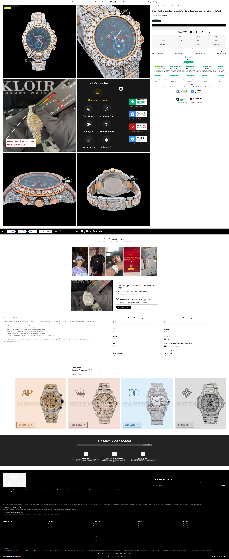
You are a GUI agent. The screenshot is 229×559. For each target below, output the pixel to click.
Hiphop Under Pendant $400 (52, 509)
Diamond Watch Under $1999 (94, 504)
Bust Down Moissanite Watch (44, 504)
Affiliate (94, 544)
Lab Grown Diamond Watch (171, 504)
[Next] (156, 371)
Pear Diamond (35, 514)
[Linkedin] (219, 556)
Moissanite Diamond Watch (180, 504)
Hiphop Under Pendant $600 (61, 509)
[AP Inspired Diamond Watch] (40, 403)
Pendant (10, 509)
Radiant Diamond (50, 514)
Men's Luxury (195, 504)
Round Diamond (5, 514)
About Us (95, 523)
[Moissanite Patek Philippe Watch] (200, 403)
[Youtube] (221, 556)
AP (3, 523)
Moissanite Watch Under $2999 (75, 504)
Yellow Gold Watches (139, 504)
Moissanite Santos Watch (53, 538)
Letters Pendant (14, 509)
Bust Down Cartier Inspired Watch (21, 504)
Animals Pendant (26, 509)
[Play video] (80, 261)
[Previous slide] (74, 261)
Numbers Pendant (20, 509)
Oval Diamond (45, 514)
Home (96, 1)
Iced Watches (102, 1)
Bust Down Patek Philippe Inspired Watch (33, 504)
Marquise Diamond (29, 514)
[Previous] (151, 371)
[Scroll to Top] (226, 552)
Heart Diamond (40, 514)
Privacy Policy (186, 523)
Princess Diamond (23, 514)
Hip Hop (131, 1)
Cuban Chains (31, 509)
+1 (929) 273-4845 (118, 553)
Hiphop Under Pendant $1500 (71, 509)
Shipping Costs (96, 540)
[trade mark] (14, 479)
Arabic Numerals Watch (116, 504)
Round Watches (158, 504)
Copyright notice (186, 540)
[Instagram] (217, 556)
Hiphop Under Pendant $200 (43, 509)
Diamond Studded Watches (125, 504)
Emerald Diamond (17, 514)
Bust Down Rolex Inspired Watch (10, 504)
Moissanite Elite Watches (53, 536)
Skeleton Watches (103, 504)
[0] (156, 2)
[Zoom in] (74, 7)
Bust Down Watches (109, 504)
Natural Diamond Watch (188, 504)
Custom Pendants (6, 509)
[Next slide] (155, 261)
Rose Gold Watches (146, 504)
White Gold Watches (152, 504)
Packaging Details (96, 538)
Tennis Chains (36, 509)
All (156, 5)
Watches (124, 1)
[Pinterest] (212, 556)
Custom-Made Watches (53, 523)
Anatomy (140, 523)
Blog (139, 536)
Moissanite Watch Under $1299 (55, 504)
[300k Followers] (214, 556)
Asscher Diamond (56, 514)
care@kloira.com (110, 553)
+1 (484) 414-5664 (127, 553)
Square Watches (164, 504)
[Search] (72, 2)
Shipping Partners (96, 536)
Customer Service (187, 536)
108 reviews (193, 63)
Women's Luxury (199, 504)
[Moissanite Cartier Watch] (147, 403)
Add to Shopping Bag (123, 307)
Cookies (185, 538)
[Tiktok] (224, 556)
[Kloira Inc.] (114, 2)
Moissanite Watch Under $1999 (65, 504)
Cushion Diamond (11, 514)
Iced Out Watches (132, 504)
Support (94, 542)
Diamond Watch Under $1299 (85, 504)
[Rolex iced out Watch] (94, 403)
